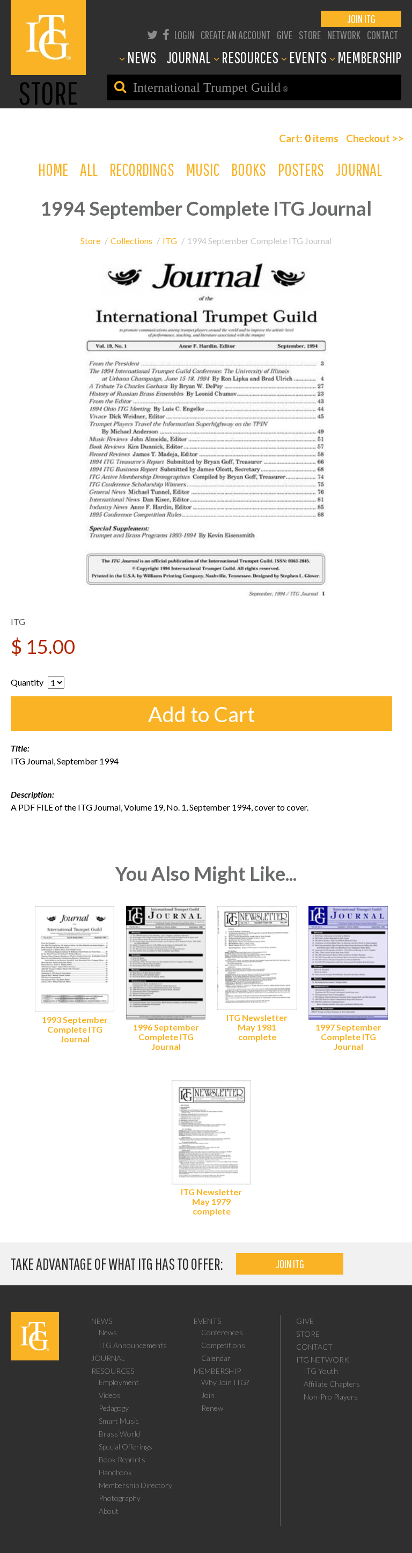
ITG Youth (321, 1370)
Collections (131, 240)
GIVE (284, 34)
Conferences (222, 1332)
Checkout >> (375, 138)
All (89, 169)
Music (202, 169)
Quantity (27, 682)
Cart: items (309, 138)
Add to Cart (201, 714)
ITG (170, 240)
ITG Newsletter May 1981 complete (257, 1027)
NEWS (141, 57)
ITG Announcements (133, 1345)
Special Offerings (125, 1446)
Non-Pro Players (331, 1396)
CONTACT (382, 34)
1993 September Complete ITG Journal (75, 1029)
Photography (120, 1498)
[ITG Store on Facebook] (166, 35)
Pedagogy (114, 1407)
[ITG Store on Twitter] (152, 35)
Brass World (119, 1433)
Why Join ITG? (225, 1382)
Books (248, 169)
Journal (359, 169)
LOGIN (184, 34)
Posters (301, 169)
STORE (310, 34)
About (109, 1510)
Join (208, 1395)
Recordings (141, 169)
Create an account (235, 34)
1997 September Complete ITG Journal (348, 1036)
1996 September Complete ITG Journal (166, 1036)
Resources (112, 1370)
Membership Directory (135, 1485)
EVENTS (308, 57)
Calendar (216, 1358)
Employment (119, 1382)
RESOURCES (250, 57)
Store (90, 240)
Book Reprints (122, 1459)
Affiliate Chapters (332, 1383)
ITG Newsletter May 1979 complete (211, 1201)
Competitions (223, 1345)
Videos (110, 1395)
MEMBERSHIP (369, 57)
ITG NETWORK (322, 1359)
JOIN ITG (361, 18)
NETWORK (343, 34)
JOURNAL (189, 57)
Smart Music (119, 1420)
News (101, 1321)
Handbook (115, 1472)
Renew (212, 1407)
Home (53, 169)
